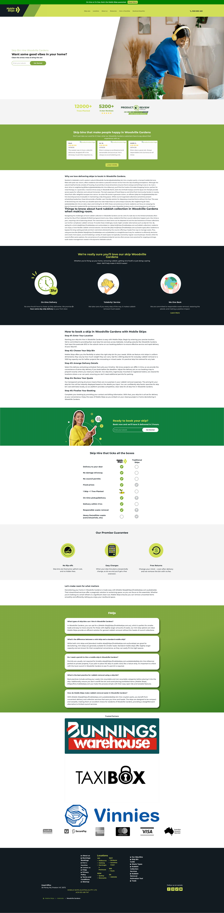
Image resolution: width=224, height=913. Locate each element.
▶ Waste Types (136, 864)
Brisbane (113, 860)
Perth (112, 871)
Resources (113, 11)
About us (104, 11)
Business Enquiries (139, 11)
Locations (96, 11)
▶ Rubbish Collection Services (134, 869)
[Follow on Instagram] (172, 889)
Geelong (102, 863)
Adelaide (113, 877)
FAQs (85, 870)
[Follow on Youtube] (181, 889)
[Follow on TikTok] (176, 889)
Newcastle (102, 878)
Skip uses (87, 11)
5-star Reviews (106, 111)
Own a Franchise (124, 11)
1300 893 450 (197, 11)
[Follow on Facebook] (168, 889)
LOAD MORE (112, 165)
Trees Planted (83, 111)
